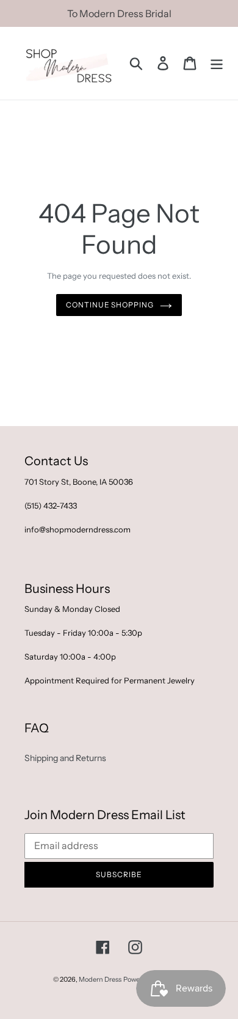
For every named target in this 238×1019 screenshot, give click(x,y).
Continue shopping (110, 304)
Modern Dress (100, 979)
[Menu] (216, 63)
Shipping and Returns (65, 757)
